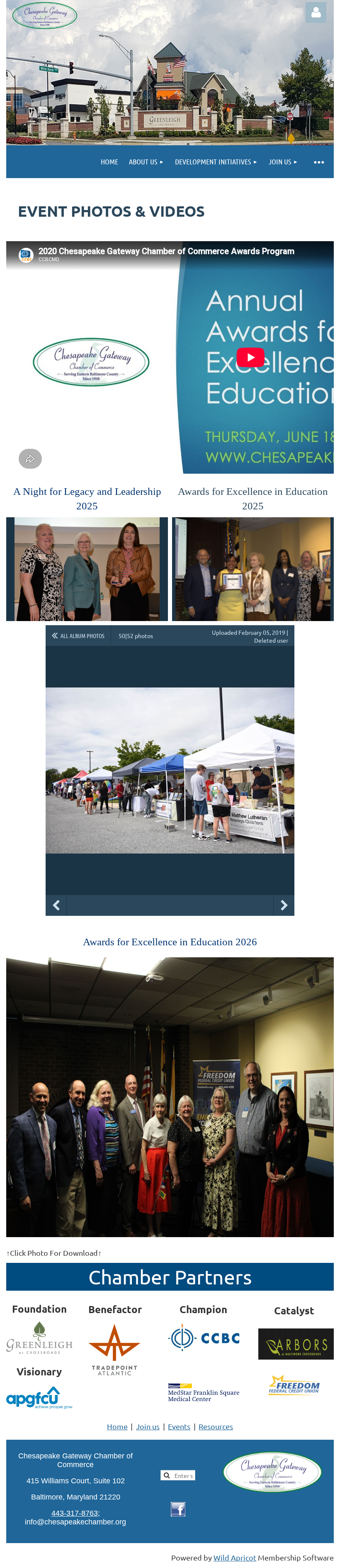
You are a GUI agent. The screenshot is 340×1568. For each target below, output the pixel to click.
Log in (316, 12)
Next (284, 905)
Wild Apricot (235, 1557)
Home (117, 1426)
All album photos (82, 635)
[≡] (319, 161)
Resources (216, 1426)
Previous (56, 905)
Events (179, 1426)
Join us (148, 1426)
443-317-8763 (74, 1513)
